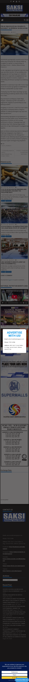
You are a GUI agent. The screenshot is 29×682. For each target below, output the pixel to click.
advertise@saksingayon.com (16, 339)
